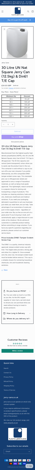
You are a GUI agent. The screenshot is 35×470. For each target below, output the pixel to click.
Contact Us (7, 373)
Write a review (17, 351)
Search (6, 368)
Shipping (11, 88)
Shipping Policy (9, 386)
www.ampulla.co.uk (11, 423)
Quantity (4, 120)
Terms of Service (9, 390)
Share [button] (6, 270)
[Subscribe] (29, 451)
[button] (2, 11)
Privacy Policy (8, 377)
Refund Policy (8, 381)
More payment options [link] (17, 141)
